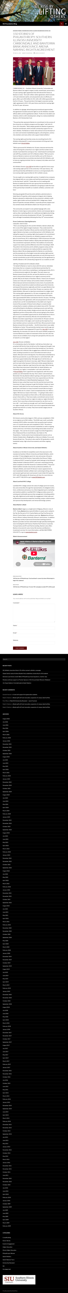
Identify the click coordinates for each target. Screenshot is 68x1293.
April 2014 (6, 1115)
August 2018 (6, 1007)
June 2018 (5, 1013)
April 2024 (6, 807)
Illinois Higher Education (40, 30)
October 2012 (6, 1153)
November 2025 (7, 747)
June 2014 (5, 1112)
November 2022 (7, 861)
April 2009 (6, 1219)
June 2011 (5, 1175)
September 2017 (7, 1042)
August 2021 (6, 906)
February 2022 (7, 886)
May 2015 (5, 1089)
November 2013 (7, 1127)
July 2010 (5, 1188)
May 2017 (5, 1054)
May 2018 (5, 1016)
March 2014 (6, 1118)
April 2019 (6, 982)
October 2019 (6, 963)
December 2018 (7, 994)
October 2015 (6, 1083)
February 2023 (7, 852)
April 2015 (6, 1093)
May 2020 (5, 940)
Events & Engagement (8, 1244)
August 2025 (6, 757)
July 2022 (5, 874)
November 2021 (7, 896)
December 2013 (7, 1124)
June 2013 (5, 1140)
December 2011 (7, 1165)
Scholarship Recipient (9, 1263)
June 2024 (5, 801)
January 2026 (6, 741)
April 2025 (6, 769)
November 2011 (7, 1169)
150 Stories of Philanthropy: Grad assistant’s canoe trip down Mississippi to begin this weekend (33, 578)
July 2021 (5, 909)
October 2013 (6, 1131)
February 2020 (7, 950)
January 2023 (6, 855)
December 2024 (7, 782)
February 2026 (7, 737)
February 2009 (7, 1226)
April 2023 (6, 845)
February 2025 (7, 776)
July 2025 (5, 760)
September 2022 (7, 867)
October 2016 (6, 1077)
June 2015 (5, 1086)
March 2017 (6, 1061)
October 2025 (6, 750)
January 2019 (6, 991)
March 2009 (6, 1223)
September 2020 (7, 937)
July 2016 (5, 1080)
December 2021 (7, 893)
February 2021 (7, 925)
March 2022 (6, 883)
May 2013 (5, 1143)
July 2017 (5, 1048)
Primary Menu (66, 24)
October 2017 (6, 1039)
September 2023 (7, 829)
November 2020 (7, 931)
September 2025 (7, 753)
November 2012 (7, 1150)
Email (15, 633)
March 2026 (6, 734)
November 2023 (7, 823)
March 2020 (6, 947)
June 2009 (5, 1213)
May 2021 (5, 915)
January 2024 (6, 817)
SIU (49, 30)
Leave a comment (40, 53)
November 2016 (7, 1074)
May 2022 (5, 877)
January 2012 (6, 1162)
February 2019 (7, 988)
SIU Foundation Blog (10, 24)
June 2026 (5, 725)
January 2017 (6, 1067)
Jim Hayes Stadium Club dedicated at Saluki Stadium (17, 683)
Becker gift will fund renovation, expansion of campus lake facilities (31, 697)
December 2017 (7, 1032)
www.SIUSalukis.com (38, 477)
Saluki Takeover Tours (8, 1259)
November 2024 (7, 785)
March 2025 (6, 772)
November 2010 (7, 1181)
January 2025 (6, 779)
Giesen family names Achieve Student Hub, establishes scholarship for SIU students (25, 673)
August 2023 (6, 833)
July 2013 (5, 1137)
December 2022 (7, 858)
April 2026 (6, 731)
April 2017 (6, 1058)
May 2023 (5, 842)
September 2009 (7, 1207)
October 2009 (6, 1203)
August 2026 (6, 718)
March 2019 (6, 985)
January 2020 (6, 953)
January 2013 (6, 1146)
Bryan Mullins (26, 143)
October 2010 (6, 1184)
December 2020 (7, 928)
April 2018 (6, 1020)
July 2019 (5, 972)
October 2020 (6, 934)
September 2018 (7, 1004)
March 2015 (6, 1096)
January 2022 (6, 890)
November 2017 (7, 1035)
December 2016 (7, 1070)
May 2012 (5, 1156)
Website (15, 640)
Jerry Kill (28, 166)
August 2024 (6, 795)
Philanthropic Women (9, 1253)
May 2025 (5, 766)
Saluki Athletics (7, 1256)
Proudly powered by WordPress (10, 1291)
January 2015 (6, 1102)
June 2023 (5, 839)
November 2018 (7, 997)
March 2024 (6, 810)
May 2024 (5, 804)
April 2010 (6, 1194)
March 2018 (6, 1023)
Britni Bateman (28, 53)
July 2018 (5, 1010)
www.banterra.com (31, 532)
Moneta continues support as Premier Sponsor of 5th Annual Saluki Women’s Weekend (26, 680)
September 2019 (7, 966)
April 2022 (6, 880)
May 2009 (5, 1216)
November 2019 (7, 959)
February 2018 (7, 1026)
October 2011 (6, 1172)
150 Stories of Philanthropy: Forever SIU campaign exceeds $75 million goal (34, 586)
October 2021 (6, 899)
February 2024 (7, 814)
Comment (16, 603)
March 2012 (6, 1159)
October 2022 (6, 864)
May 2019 (5, 978)
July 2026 (5, 722)
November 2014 (7, 1105)
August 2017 (6, 1045)
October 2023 (6, 826)
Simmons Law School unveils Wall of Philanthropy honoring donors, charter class (25, 676)
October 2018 (6, 1001)
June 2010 (5, 1191)
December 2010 (7, 1178)
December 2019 (7, 956)
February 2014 (7, 1121)
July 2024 (5, 798)
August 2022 (6, 871)
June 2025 (5, 763)
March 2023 (6, 848)
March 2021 (6, 921)
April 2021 (6, 918)
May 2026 (5, 728)
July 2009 (5, 1210)
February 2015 (7, 1099)
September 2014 (7, 1108)
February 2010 (7, 1197)
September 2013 (7, 1134)
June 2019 (5, 975)
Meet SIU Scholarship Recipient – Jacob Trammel (23, 701)
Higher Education (27, 30)
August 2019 (6, 969)
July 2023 (5, 836)
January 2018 (6, 1029)
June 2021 (5, 912)
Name (15, 625)
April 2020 (6, 944)
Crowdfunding (7, 1237)
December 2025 (7, 744)
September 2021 (7, 902)
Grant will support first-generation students (25, 694)
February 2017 (7, 1064)
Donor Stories (17, 30)
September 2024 (7, 791)
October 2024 (6, 788)
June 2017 (5, 1051)
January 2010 (6, 1200)
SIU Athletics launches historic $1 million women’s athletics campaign (22, 670)
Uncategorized (7, 1269)
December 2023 (7, 820)
